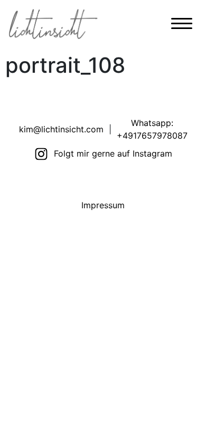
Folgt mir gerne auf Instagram (113, 153)
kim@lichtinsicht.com (61, 129)
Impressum (103, 205)
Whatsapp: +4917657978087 (152, 129)
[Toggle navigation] (181, 25)
